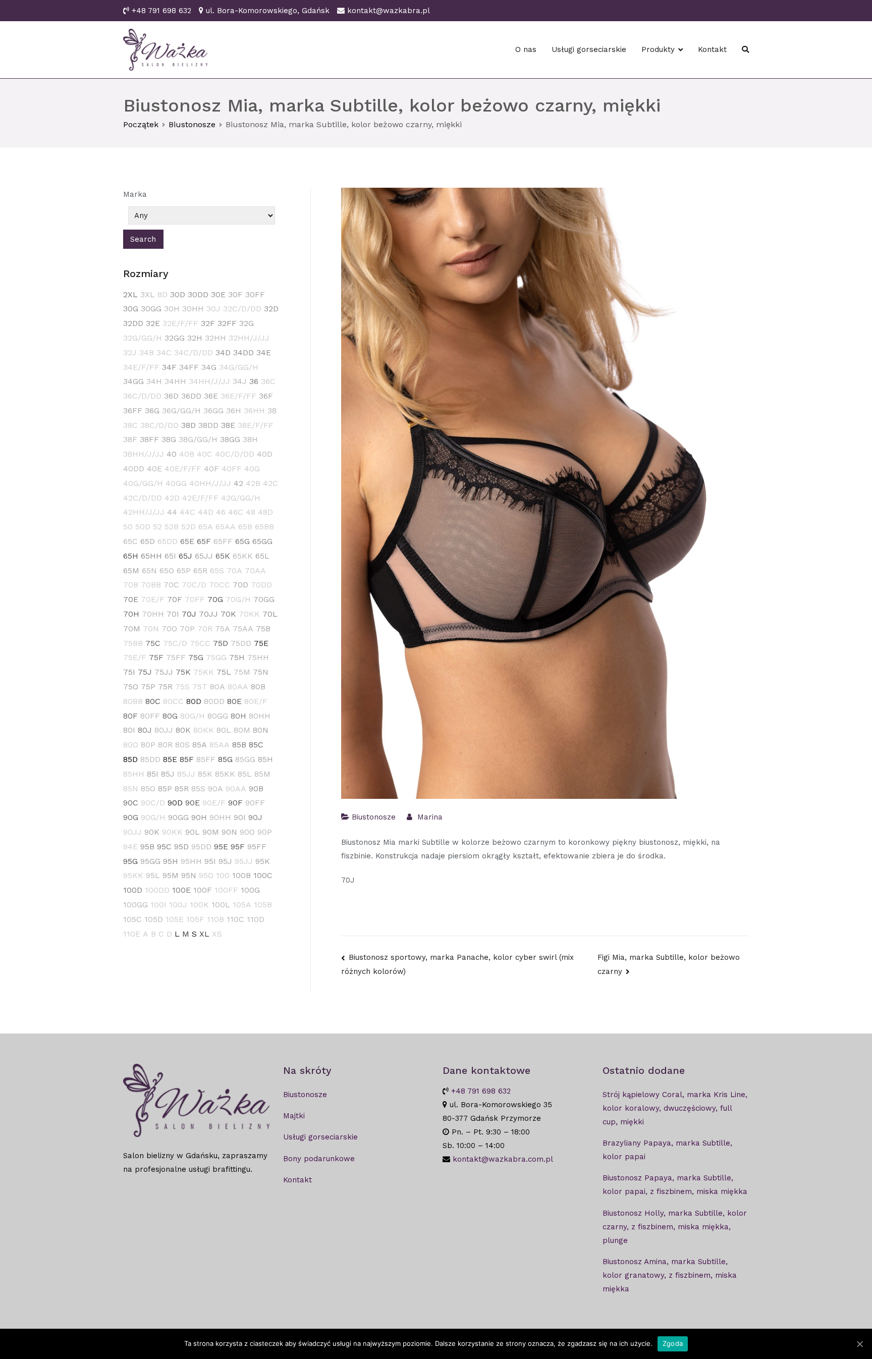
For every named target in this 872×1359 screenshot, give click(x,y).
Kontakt (712, 49)
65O (166, 570)
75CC (200, 643)
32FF (227, 323)
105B (263, 904)
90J (255, 817)
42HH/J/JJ (144, 512)
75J (145, 672)
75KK (203, 672)
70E (130, 599)
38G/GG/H (198, 439)
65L (262, 556)
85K (205, 774)
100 (223, 875)
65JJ (204, 556)
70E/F (153, 599)
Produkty (658, 49)
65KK (243, 556)
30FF (255, 294)
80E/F (255, 701)
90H (199, 817)
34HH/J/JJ (209, 381)
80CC (173, 701)
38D (188, 425)
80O (130, 744)
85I (152, 774)
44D (205, 512)
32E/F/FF (180, 323)
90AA (236, 788)
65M (131, 570)
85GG (245, 759)
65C (130, 541)
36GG (213, 410)
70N (151, 628)
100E (181, 890)
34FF (189, 367)
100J (178, 904)
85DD (150, 759)
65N (149, 570)
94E (130, 846)
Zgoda (673, 1343)
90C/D (153, 802)
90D (175, 802)
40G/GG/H (143, 483)
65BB (264, 526)
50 (128, 526)
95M (170, 875)
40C (204, 454)
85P (165, 788)
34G (208, 367)
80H (238, 716)
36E (211, 396)
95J (225, 861)
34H (154, 381)
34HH (175, 381)
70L (270, 614)
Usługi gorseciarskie (589, 49)
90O (247, 832)
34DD (243, 352)
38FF (149, 439)
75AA (243, 628)
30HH (193, 308)
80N (260, 730)
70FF (195, 599)
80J (145, 730)
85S (198, 788)
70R (204, 628)
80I (129, 730)
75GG (216, 657)
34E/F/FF (141, 367)
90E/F (214, 802)
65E (187, 541)
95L (153, 875)
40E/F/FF (183, 468)
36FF (132, 410)
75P (148, 686)
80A (217, 686)
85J (168, 774)
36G (152, 410)
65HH (151, 556)
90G (130, 817)
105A (242, 904)
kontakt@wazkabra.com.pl (503, 1159)
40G (252, 468)
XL (204, 934)
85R (182, 788)
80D (193, 701)
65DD (167, 541)
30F (235, 294)
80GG (217, 716)
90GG (178, 817)
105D (153, 919)
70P (187, 628)
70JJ (208, 614)
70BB (151, 584)
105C (132, 919)
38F (130, 439)
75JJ (163, 672)
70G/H (238, 599)
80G (170, 716)
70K (228, 614)
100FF (226, 890)
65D (147, 541)
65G (242, 541)
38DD (208, 425)
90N (229, 832)
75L (223, 672)
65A (205, 526)
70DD (261, 584)
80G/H (192, 716)
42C (270, 483)
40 (172, 454)
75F (156, 657)
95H (170, 861)
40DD (133, 468)
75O (130, 686)
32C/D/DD (242, 308)
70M (131, 628)
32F (208, 323)
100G (250, 890)
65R (200, 570)
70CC (219, 584)
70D (240, 584)
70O (169, 628)
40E (154, 468)
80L (223, 730)
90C (130, 802)
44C (187, 512)
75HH (258, 657)
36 (253, 381)
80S (182, 744)
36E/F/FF (238, 396)
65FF (223, 541)
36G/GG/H (181, 410)
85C (256, 744)
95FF (256, 846)
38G (168, 439)
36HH (254, 410)
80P (148, 744)
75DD (241, 643)
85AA (219, 744)
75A (222, 628)
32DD (133, 323)
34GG (133, 381)
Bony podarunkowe (319, 1158)
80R (165, 744)
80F (130, 716)
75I (129, 672)
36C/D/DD (142, 396)
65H (130, 556)
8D (162, 294)
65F (204, 541)
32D (271, 308)
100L (220, 904)
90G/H (153, 817)
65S (217, 570)
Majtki (294, 1115)
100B (241, 875)
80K (183, 730)
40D (264, 454)
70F (174, 599)
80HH (259, 716)
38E (228, 425)
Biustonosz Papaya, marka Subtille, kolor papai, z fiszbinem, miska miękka (675, 1184)
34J (240, 381)
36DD (191, 396)
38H (250, 439)
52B (172, 526)
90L (192, 832)
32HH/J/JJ (249, 338)
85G (225, 759)
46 (221, 512)
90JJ (132, 832)
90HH (220, 817)
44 (172, 512)
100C (262, 875)
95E (221, 846)
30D (177, 294)
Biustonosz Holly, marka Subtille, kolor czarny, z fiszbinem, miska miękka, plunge (675, 1227)
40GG (176, 483)
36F (266, 396)
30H (172, 308)
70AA (255, 570)
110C (235, 919)
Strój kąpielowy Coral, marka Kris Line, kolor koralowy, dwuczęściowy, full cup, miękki (675, 1108)
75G (195, 657)
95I (210, 861)
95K (262, 861)
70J (189, 614)
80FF (150, 716)
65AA (225, 526)
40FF (232, 468)
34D (223, 352)
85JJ (186, 774)
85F (187, 759)
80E (234, 701)
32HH (215, 338)
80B (258, 686)
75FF (176, 657)
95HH (191, 861)
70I (173, 614)
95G (130, 861)
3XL (147, 294)
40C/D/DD (234, 454)
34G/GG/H (238, 367)
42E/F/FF (200, 498)
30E (218, 294)
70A (234, 570)
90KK (172, 832)
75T (199, 686)
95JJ (244, 861)
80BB (133, 701)
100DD (157, 890)
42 (238, 483)
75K (183, 672)
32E (153, 323)
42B (253, 483)
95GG (150, 861)
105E (175, 919)
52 (157, 526)
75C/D (175, 643)
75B (263, 628)
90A (215, 788)
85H (265, 759)
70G (215, 599)
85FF (205, 759)
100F (202, 890)
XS (217, 934)
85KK (225, 774)
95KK (133, 875)
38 (272, 410)
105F (195, 919)
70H (131, 614)
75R (165, 686)
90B (256, 788)
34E (263, 352)
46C (235, 512)
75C (152, 643)
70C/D (194, 584)
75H (237, 657)
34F (169, 367)
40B (186, 454)
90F (235, 802)
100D (132, 890)
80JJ (163, 730)
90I (240, 817)
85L (245, 774)
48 (250, 512)
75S (182, 686)
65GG (262, 541)
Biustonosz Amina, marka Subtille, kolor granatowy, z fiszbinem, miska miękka (670, 1275)
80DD (214, 701)
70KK (249, 614)
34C (164, 352)
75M (242, 672)
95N (188, 875)
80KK (203, 730)
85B (239, 744)
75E (261, 643)
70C (171, 584)
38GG (230, 439)
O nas (525, 49)
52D (188, 526)
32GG (175, 338)
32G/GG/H (142, 338)
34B (146, 352)
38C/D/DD (159, 425)
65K (222, 556)
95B (147, 846)
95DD (201, 846)
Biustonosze (374, 817)
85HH (133, 774)
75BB (133, 643)
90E (192, 802)
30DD (198, 294)
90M (210, 832)
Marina (430, 817)
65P (184, 570)
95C (164, 846)
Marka (135, 194)
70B (130, 584)
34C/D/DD (193, 352)
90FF (255, 802)
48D (265, 512)
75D (220, 643)
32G (246, 323)
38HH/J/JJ (143, 454)
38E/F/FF (256, 425)
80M (242, 730)
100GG (135, 904)
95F (238, 846)
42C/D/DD (142, 498)
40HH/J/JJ (210, 483)
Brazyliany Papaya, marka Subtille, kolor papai (667, 1149)
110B (215, 919)
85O (148, 788)
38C (130, 425)
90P (264, 832)
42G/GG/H (240, 498)
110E (131, 934)
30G (130, 308)
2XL (130, 294)
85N (130, 788)
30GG (151, 308)
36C (268, 381)
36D (171, 396)
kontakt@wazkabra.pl (388, 10)
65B (245, 526)
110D (255, 919)
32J (130, 352)
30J (213, 308)
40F (211, 468)
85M (262, 774)
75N (260, 672)
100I (158, 904)
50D (142, 526)
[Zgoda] (859, 1344)
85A (199, 744)
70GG (264, 599)
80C (152, 701)
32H (194, 338)
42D (172, 498)
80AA (238, 686)
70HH (153, 614)
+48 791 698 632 (161, 10)
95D (181, 846)
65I (170, 556)
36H (233, 410)
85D (130, 759)
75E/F (134, 657)
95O (206, 875)
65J (185, 556)
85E (170, 759)
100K (199, 904)
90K (151, 832)
